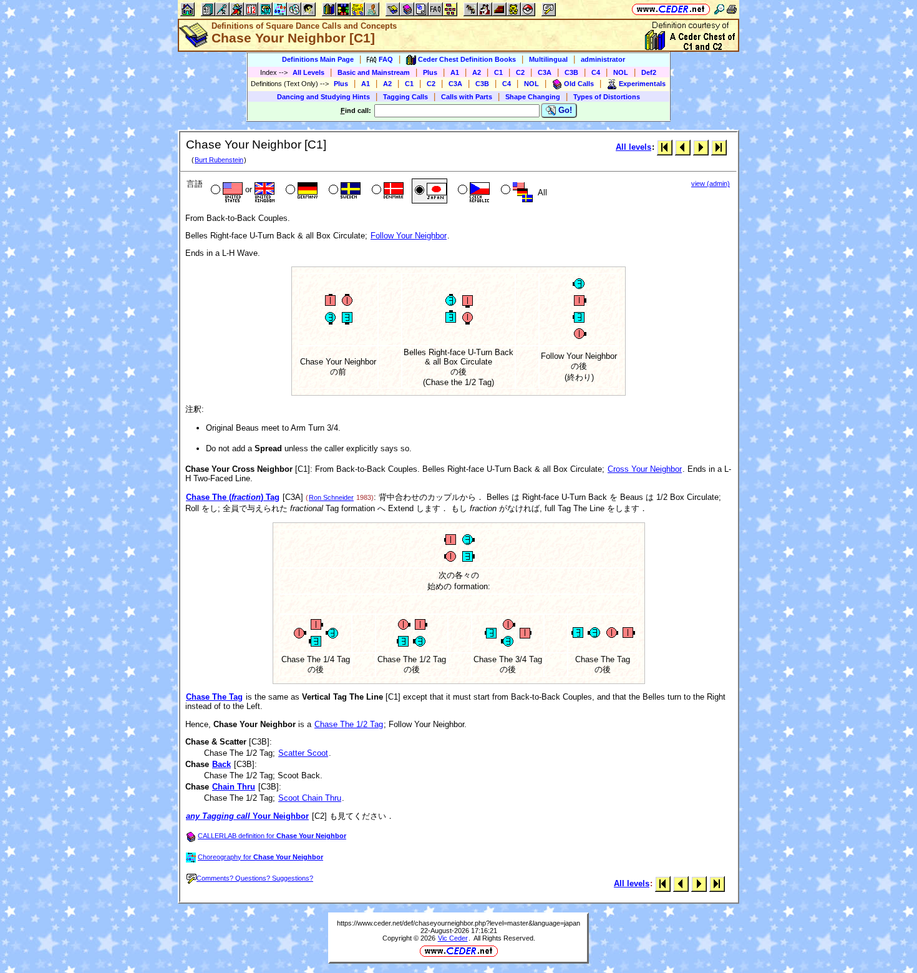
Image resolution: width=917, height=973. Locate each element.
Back (221, 764)
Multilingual (548, 59)
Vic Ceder (453, 938)
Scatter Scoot (303, 753)
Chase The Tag (214, 697)
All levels (633, 147)
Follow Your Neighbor (409, 235)
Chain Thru (233, 786)
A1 (454, 72)
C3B (571, 72)
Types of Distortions (606, 96)
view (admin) (710, 183)
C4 (595, 72)
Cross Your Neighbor (645, 469)
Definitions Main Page (318, 59)
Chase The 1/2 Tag (348, 724)
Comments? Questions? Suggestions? (254, 878)
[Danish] (386, 191)
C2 (520, 72)
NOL (620, 72)
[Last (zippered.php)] (719, 147)
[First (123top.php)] (664, 147)
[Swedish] (343, 191)
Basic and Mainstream (373, 72)
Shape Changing (532, 96)
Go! (564, 110)
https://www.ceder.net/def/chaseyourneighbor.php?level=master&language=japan (458, 923)
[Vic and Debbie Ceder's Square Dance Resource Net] (671, 9)
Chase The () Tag (232, 497)
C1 (498, 72)
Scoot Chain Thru (309, 798)
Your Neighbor (247, 816)
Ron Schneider (331, 497)
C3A (544, 72)
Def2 (648, 72)
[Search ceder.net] (719, 9)
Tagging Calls (405, 96)
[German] (300, 191)
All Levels (308, 72)
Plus (430, 72)
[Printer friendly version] (732, 9)
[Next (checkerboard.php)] (701, 147)
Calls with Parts (466, 96)
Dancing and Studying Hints (323, 96)
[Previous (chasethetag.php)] (683, 147)
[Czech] (472, 191)
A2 (476, 72)
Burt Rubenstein (219, 160)
